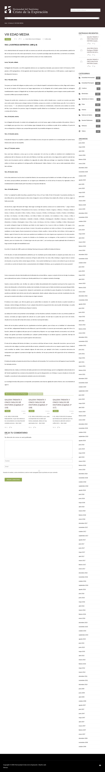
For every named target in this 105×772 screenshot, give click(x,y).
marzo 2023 (82, 283)
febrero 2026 (82, 159)
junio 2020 (82, 399)
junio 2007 (82, 713)
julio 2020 (81, 395)
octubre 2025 (82, 176)
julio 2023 (81, 267)
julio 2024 (81, 225)
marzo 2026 (82, 155)
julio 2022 (81, 308)
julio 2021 (81, 349)
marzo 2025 (82, 200)
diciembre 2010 (83, 684)
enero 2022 (82, 333)
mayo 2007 (82, 717)
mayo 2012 (82, 668)
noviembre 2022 (83, 300)
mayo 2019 (82, 453)
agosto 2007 (82, 705)
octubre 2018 (82, 482)
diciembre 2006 (83, 738)
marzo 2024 (82, 242)
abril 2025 (81, 196)
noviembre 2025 (83, 172)
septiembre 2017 (83, 535)
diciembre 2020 (83, 378)
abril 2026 (81, 151)
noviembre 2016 (83, 577)
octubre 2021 (82, 345)
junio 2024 (82, 229)
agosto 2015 (82, 639)
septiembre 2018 (83, 486)
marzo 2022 (82, 325)
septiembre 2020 (83, 391)
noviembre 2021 (83, 341)
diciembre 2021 (83, 337)
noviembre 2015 (83, 626)
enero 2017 (82, 569)
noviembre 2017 (83, 527)
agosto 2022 (82, 304)
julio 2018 (81, 494)
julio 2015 (81, 643)
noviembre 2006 (83, 742)
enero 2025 (82, 209)
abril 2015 (81, 655)
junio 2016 (82, 597)
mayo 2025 (82, 192)
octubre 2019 (82, 432)
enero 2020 (82, 420)
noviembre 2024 (83, 217)
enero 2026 (82, 163)
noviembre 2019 (83, 428)
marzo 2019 (82, 461)
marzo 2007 (82, 726)
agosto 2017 (82, 540)
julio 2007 (81, 709)
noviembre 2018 (83, 478)
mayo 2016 (82, 602)
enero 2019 (82, 469)
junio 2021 (82, 353)
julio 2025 (81, 184)
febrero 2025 (82, 205)
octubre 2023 (82, 263)
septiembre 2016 (83, 585)
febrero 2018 (82, 515)
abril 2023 (81, 279)
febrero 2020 (82, 416)
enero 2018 (82, 519)
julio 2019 (81, 444)
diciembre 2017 (83, 523)
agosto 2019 (82, 440)
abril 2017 (81, 556)
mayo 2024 (82, 234)
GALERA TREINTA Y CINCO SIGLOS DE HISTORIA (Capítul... (93, 39)
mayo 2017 (82, 552)
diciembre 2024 (83, 213)
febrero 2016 (82, 614)
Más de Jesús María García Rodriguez (16, 394)
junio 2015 (82, 647)
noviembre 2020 (83, 382)
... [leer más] (18, 423)
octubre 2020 (82, 387)
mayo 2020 (82, 403)
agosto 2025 (82, 180)
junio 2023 (82, 271)
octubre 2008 (82, 701)
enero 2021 (82, 374)
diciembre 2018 (83, 473)
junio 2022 (82, 312)
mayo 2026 (82, 147)
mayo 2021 (82, 358)
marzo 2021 (82, 366)
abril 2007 (81, 722)
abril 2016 (81, 606)
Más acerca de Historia (35, 394)
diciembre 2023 (83, 254)
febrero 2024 (82, 246)
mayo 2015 (82, 651)
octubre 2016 (82, 581)
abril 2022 (81, 320)
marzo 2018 (82, 511)
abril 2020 (81, 407)
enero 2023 (82, 292)
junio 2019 (82, 449)
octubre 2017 (82, 531)
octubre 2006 (82, 746)
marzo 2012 (82, 672)
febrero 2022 (82, 329)
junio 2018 (82, 498)
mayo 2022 (82, 316)
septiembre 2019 (83, 436)
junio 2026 (82, 143)
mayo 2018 (82, 502)
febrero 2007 (82, 730)
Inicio (6, 23)
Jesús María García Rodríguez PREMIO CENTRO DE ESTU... (93, 50)
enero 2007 (82, 734)
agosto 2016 (82, 589)
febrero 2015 (82, 664)
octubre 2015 (82, 631)
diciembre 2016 (83, 573)
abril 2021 (81, 362)
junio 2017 (82, 548)
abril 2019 (81, 457)
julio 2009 (81, 688)
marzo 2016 (82, 610)
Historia (11, 23)
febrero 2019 (82, 465)
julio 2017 (81, 544)
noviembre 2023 (83, 258)
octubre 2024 (82, 221)
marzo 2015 (82, 659)
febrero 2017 (82, 564)
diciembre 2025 (83, 167)
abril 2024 (81, 238)
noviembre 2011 (83, 680)
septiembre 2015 (83, 635)
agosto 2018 (82, 490)
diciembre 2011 (83, 676)
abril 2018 (81, 506)
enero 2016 (82, 618)
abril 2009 (81, 697)
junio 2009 (82, 693)
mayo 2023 (82, 275)
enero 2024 (82, 250)
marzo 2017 (82, 560)
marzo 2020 (82, 411)
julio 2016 (81, 593)
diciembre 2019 (83, 424)
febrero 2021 (82, 370)
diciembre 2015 (83, 622)
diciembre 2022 (83, 296)
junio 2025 (82, 188)
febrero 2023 (82, 287)
